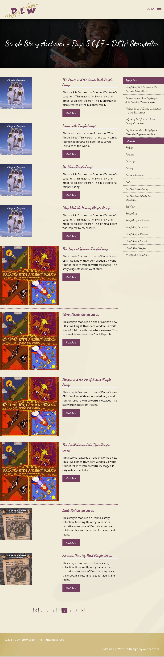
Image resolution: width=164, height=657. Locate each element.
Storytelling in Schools (136, 241)
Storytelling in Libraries (137, 234)
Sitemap (108, 649)
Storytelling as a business (138, 220)
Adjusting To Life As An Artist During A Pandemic (140, 121)
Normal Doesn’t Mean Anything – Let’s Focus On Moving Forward (142, 99)
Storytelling (131, 213)
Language (130, 161)
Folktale (129, 147)
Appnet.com (151, 649)
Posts (128, 182)
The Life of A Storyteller (137, 254)
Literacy (129, 168)
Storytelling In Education (138, 227)
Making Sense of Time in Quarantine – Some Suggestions (143, 110)
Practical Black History (137, 188)
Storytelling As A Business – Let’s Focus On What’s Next (142, 89)
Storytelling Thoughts (136, 247)
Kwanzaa (130, 154)
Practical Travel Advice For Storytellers (138, 197)
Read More (71, 112)
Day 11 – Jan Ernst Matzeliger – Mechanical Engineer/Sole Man (141, 132)
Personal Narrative (135, 175)
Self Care (130, 206)
